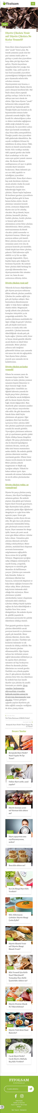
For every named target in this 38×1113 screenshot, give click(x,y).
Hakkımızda (19, 1100)
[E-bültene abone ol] (19, 1089)
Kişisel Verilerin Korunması (19, 1104)
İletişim (19, 1106)
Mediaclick (23, 1110)
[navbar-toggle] (33, 3)
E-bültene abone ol (31, 1089)
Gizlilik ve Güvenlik (19, 1102)
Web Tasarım (15, 1110)
